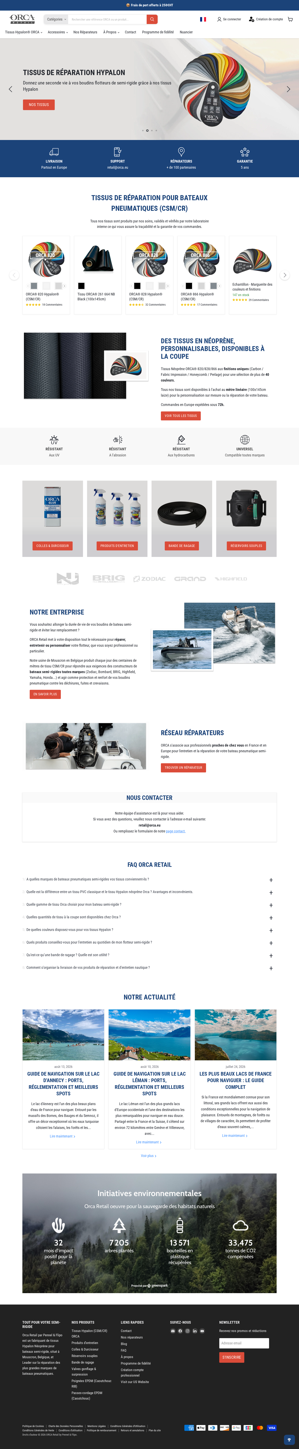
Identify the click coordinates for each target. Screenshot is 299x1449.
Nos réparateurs (132, 1337)
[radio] (34, 286)
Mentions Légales (96, 1426)
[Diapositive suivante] (288, 89)
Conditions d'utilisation (70, 1430)
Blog (124, 1344)
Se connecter (232, 19)
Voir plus (147, 1156)
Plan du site (155, 1430)
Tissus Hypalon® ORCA (22, 32)
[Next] (285, 275)
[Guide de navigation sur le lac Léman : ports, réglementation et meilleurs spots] (149, 1034)
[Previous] (14, 275)
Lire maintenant (61, 1136)
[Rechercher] (152, 19)
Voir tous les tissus (181, 416)
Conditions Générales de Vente (38, 1430)
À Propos (110, 32)
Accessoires (57, 32)
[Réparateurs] (181, 158)
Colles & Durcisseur (85, 1349)
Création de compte (269, 19)
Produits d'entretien (85, 1343)
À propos (127, 1357)
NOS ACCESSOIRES (44, 104)
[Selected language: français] (203, 19)
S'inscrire (232, 1357)
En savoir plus (45, 694)
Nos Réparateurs (85, 32)
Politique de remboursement (101, 1430)
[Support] (118, 158)
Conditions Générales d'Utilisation (127, 1426)
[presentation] (64, 286)
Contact (130, 32)
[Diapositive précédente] (11, 89)
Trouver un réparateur (183, 768)
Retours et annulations (132, 1430)
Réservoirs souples (85, 1356)
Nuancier (186, 32)
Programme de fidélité (158, 32)
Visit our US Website (135, 1382)
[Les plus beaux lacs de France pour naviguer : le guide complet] (235, 1034)
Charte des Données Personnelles (65, 1426)
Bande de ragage (83, 1362)
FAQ (123, 1350)
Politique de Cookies (33, 1426)
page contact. (176, 831)
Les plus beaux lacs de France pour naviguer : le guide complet (236, 1080)
